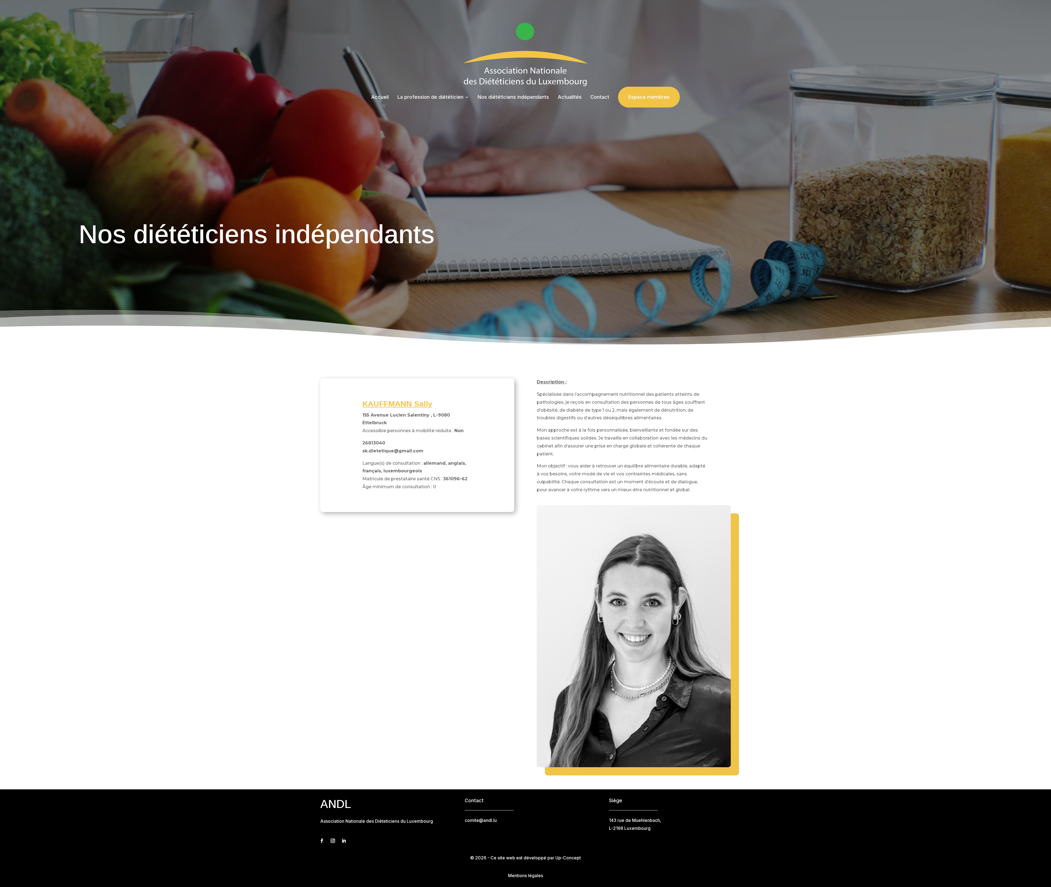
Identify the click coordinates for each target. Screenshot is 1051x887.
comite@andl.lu (481, 820)
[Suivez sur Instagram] (332, 840)
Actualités (570, 97)
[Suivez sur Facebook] (321, 840)
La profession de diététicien (430, 97)
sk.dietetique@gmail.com (392, 450)
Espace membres (648, 97)
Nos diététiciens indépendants (513, 97)
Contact (599, 97)
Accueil (380, 97)
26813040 (373, 443)
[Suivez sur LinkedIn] (343, 840)
